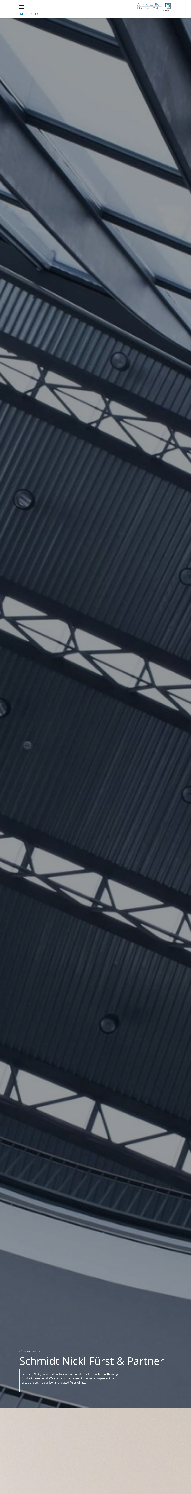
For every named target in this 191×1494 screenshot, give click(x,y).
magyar (36, 14)
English (26, 14)
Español (31, 14)
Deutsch (22, 14)
